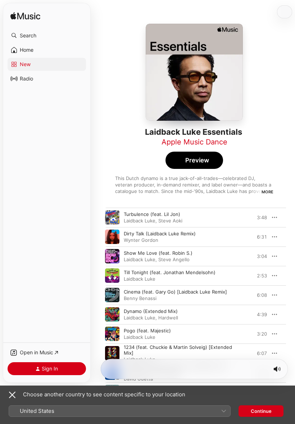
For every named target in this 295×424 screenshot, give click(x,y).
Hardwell (168, 318)
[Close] (12, 395)
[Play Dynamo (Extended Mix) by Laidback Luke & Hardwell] (112, 314)
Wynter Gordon (141, 240)
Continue (261, 411)
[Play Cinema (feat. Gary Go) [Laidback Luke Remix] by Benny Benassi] (112, 295)
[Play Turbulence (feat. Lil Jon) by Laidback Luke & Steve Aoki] (112, 217)
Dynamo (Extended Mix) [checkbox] (151, 311)
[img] (25, 16)
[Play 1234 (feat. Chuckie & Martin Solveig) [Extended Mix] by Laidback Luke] (112, 353)
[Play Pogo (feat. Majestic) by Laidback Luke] (112, 334)
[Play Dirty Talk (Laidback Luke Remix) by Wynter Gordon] (112, 237)
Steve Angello (174, 259)
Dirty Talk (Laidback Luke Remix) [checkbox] (160, 233)
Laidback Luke (139, 220)
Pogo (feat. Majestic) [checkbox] (147, 330)
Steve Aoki (170, 220)
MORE (267, 191)
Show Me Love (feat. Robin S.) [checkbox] (158, 253)
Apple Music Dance (194, 142)
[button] (47, 35)
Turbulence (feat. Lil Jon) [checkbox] (152, 214)
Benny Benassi (140, 298)
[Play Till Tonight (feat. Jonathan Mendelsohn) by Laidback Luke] (112, 275)
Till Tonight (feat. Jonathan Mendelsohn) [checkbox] (169, 272)
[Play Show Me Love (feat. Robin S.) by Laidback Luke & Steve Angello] (112, 256)
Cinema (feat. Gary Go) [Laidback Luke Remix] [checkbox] (175, 292)
